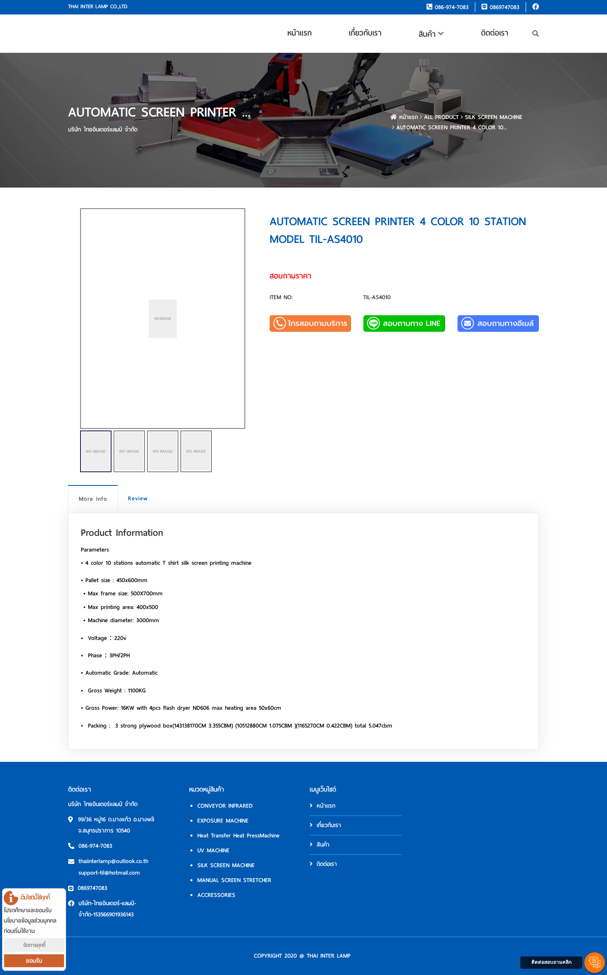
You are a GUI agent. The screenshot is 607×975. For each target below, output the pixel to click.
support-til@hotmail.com (109, 873)
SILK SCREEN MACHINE (493, 117)
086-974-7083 (450, 7)
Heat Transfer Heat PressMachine (238, 835)
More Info (93, 499)
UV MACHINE (213, 850)
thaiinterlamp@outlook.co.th (113, 861)
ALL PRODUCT (441, 117)
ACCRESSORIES (216, 895)
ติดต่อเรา (494, 32)
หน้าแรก (299, 32)
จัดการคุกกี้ (34, 945)
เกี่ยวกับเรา (365, 32)
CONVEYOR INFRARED (225, 806)
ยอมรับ (34, 960)
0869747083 (503, 7)
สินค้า (427, 34)
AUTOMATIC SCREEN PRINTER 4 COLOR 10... (451, 127)
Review (138, 498)
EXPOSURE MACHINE (223, 820)
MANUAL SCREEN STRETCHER (234, 880)
